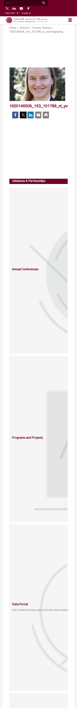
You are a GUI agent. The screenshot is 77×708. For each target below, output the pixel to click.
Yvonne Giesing (41, 28)
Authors (24, 28)
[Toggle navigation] (70, 20)
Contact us (26, 13)
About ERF (10, 13)
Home (12, 28)
